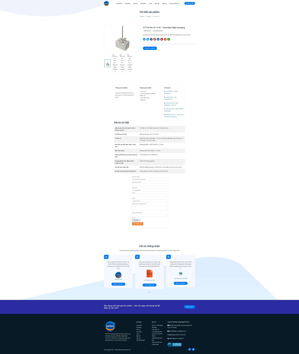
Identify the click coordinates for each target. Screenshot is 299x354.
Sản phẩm (143, 3)
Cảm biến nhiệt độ (157, 31)
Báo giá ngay (189, 307)
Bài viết (157, 3)
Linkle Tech (128, 350)
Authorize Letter (118, 279)
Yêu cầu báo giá (173, 3)
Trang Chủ (119, 3)
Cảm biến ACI (147, 31)
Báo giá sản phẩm (150, 48)
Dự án (150, 3)
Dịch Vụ (135, 3)
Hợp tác (164, 3)
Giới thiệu (127, 3)
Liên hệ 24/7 (190, 3)
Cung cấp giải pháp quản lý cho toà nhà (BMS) (157, 334)
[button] (148, 292)
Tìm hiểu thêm (119, 284)
